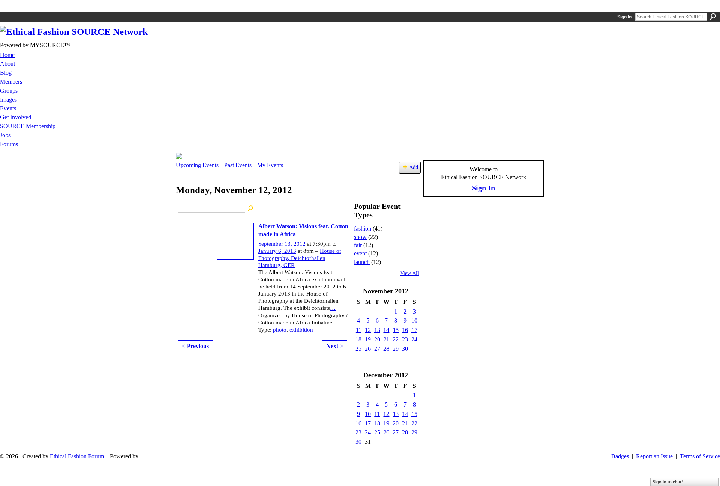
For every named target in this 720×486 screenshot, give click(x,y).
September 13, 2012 (282, 244)
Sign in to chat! (667, 482)
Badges (620, 456)
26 (368, 348)
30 (405, 348)
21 (386, 339)
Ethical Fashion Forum (77, 456)
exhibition (301, 330)
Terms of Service (700, 456)
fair (358, 245)
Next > (334, 346)
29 (396, 348)
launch (362, 262)
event (360, 253)
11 (359, 330)
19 (368, 339)
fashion (362, 228)
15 (396, 330)
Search (713, 16)
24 (414, 339)
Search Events (251, 209)
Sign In (624, 17)
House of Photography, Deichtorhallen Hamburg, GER (299, 258)
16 (405, 330)
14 (386, 330)
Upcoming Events (197, 165)
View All (409, 273)
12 (368, 330)
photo (279, 330)
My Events (270, 165)
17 (414, 330)
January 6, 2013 (277, 251)
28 (386, 348)
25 (359, 348)
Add (413, 167)
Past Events (238, 165)
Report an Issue (654, 456)
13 (377, 330)
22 (396, 339)
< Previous (195, 346)
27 (377, 348)
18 (359, 339)
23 (405, 339)
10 (414, 320)
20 (377, 339)
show (360, 237)
